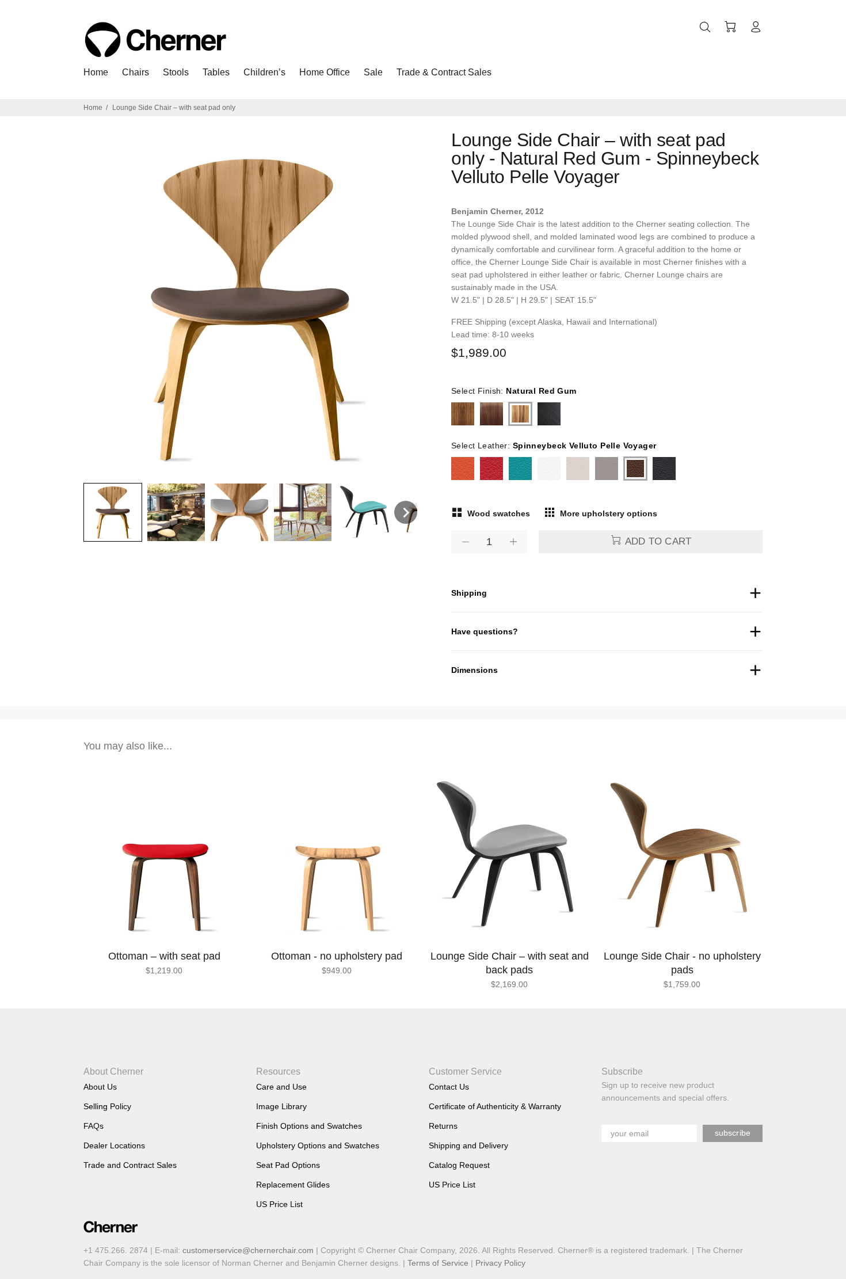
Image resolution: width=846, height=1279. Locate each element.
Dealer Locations (114, 1145)
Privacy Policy (500, 1262)
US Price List (279, 1204)
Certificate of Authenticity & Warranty (495, 1106)
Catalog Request (459, 1165)
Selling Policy (107, 1106)
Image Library (281, 1106)
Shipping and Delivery (468, 1145)
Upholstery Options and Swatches (317, 1145)
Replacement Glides (293, 1184)
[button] (112, 512)
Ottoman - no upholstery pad (336, 956)
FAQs (93, 1125)
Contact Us (449, 1086)
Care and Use (281, 1086)
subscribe (732, 1132)
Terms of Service (437, 1262)
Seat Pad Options (288, 1165)
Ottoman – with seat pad (164, 956)
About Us (100, 1086)
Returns (443, 1125)
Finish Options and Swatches (309, 1125)
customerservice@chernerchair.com (248, 1250)
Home (92, 108)
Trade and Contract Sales (130, 1165)
